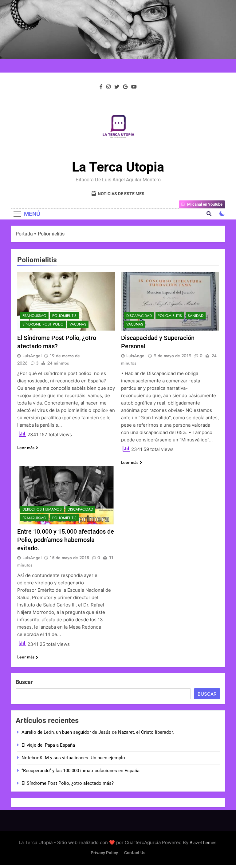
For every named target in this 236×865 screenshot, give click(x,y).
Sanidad (195, 315)
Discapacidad (139, 315)
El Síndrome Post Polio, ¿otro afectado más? (68, 783)
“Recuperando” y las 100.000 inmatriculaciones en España (81, 770)
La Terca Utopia (118, 167)
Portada (24, 234)
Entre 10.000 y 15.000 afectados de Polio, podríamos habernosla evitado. (65, 540)
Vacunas (77, 324)
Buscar (24, 682)
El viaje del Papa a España (48, 745)
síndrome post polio (43, 324)
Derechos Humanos (42, 509)
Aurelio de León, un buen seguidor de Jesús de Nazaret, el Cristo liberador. (98, 732)
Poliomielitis (64, 315)
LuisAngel (31, 356)
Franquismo (34, 315)
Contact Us (134, 852)
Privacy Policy (104, 852)
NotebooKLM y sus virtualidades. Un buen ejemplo (73, 757)
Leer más (25, 447)
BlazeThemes (203, 842)
